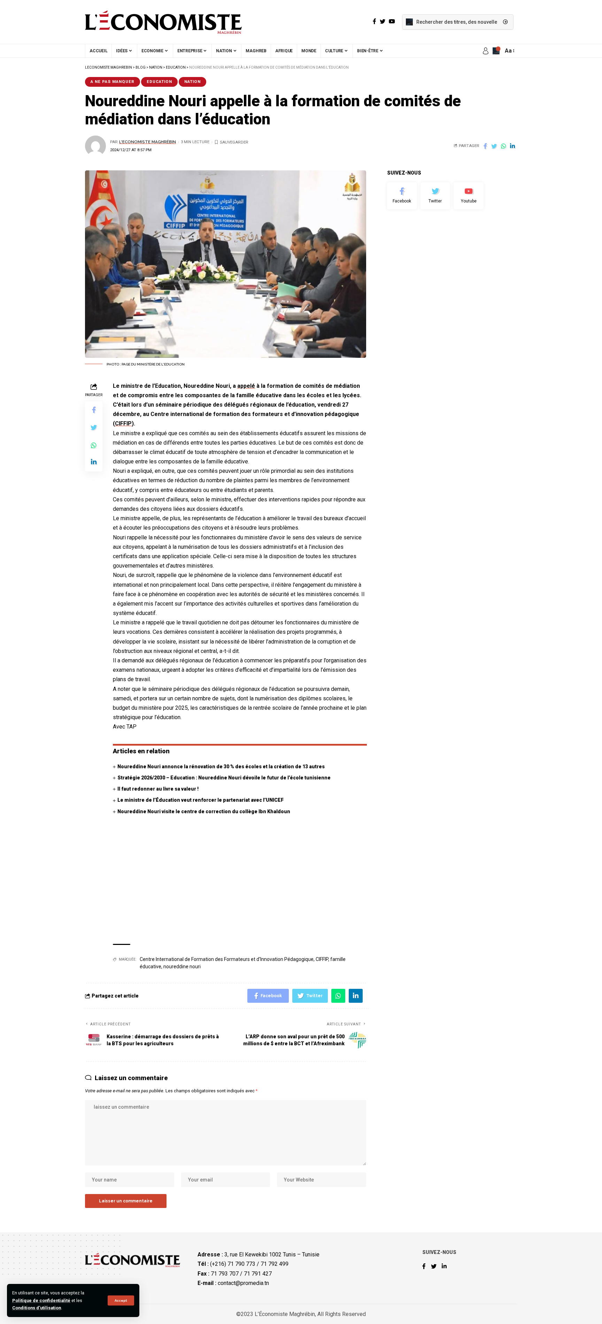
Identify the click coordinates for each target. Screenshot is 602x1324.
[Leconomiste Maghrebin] (163, 22)
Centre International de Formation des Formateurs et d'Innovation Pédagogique (227, 959)
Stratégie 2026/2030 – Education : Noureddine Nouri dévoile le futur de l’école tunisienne (224, 777)
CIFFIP (123, 423)
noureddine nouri (182, 966)
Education (159, 81)
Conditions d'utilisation (36, 1307)
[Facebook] (402, 195)
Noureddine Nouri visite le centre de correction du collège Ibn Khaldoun (203, 811)
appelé (246, 386)
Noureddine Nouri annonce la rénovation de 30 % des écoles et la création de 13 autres (221, 766)
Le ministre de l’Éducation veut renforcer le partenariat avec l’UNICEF (200, 800)
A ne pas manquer (112, 81)
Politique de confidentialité (41, 1300)
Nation (192, 81)
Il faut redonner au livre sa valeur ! (158, 789)
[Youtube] (468, 195)
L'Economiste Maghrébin (147, 141)
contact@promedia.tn (243, 1283)
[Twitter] (435, 195)
